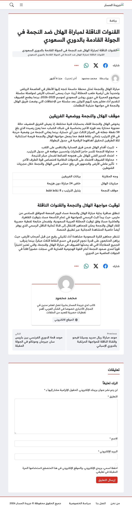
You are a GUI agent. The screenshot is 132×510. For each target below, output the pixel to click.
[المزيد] (76, 65)
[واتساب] (86, 65)
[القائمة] (21, 4)
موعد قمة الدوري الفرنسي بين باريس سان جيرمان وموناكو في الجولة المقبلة (38, 341)
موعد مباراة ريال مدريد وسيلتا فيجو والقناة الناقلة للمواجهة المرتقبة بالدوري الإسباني (95, 341)
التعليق (113, 396)
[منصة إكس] (96, 65)
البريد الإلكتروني (108, 451)
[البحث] (11, 4)
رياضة (113, 20)
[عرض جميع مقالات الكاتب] (115, 78)
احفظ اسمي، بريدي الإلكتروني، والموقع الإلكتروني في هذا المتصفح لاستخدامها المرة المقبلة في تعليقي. (70, 469)
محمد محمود (89, 78)
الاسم (114, 438)
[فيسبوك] (105, 65)
